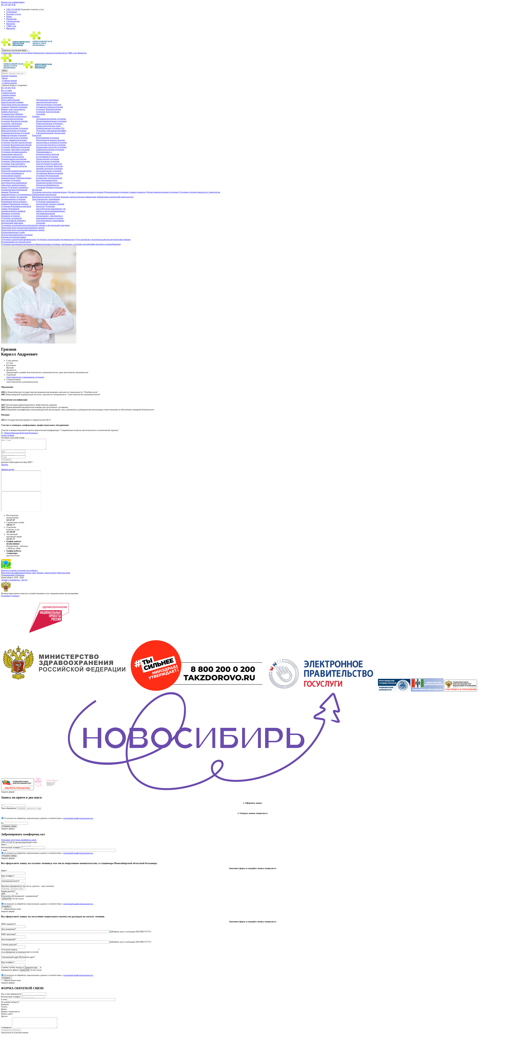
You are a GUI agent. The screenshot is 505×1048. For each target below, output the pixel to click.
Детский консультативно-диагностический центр (47, 101)
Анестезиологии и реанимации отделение (25, 377)
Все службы (6, 90)
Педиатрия (37, 190)
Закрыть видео (7, 469)
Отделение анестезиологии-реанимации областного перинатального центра (14, 184)
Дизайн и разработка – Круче (14, 580)
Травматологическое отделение (50, 149)
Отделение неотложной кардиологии (18, 244)
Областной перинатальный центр (16, 171)
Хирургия (36, 135)
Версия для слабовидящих (13, 2)
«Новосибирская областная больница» (21, 433)
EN (6, 5)
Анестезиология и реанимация (46, 199)
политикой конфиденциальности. (78, 818)
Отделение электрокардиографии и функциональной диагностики (51, 132)
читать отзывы (7, 435)
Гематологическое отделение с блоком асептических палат (49, 124)
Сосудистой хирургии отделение (51, 145)
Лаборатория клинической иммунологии (115, 197)
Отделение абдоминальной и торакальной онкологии (14, 153)
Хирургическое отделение (48, 161)
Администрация (8, 93)
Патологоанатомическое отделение (17, 235)
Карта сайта (31, 573)
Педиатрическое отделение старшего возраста (124, 192)
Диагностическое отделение (48, 104)
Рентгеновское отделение (47, 138)
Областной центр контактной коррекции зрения (22, 228)
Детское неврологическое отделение (162, 192)
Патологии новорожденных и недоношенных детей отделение (16, 194)
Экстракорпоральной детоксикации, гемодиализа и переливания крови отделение (49, 215)
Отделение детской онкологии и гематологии (199, 192)
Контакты (62, 53)
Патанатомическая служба (13, 232)
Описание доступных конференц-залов (18, 840)
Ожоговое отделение (20, 149)
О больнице (6, 53)
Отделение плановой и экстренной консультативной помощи (14, 189)
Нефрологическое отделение (14, 135)
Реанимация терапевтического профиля (13, 210)
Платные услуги (19, 53)
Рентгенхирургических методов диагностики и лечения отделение (51, 141)
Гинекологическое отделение (49, 183)
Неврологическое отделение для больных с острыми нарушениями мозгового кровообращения (78, 244)
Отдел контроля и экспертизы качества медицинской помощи (102, 239)
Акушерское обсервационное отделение (14, 198)
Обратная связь (63, 573)
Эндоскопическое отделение (49, 171)
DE (9, 5)
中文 (13, 5)
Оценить (15, 596)
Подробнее (6, 596)
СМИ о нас (72, 53)
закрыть (4, 464)
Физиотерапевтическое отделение (51, 121)
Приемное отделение (10, 213)
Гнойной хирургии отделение (14, 138)
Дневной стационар (18, 107)
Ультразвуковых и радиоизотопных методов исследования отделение (47, 154)
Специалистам (51, 53)
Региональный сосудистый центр (16, 242)
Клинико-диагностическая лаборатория (78, 197)
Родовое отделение (54, 187)
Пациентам (39, 53)
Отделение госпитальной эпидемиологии (55, 239)
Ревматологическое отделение (14, 128)
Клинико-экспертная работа (13, 237)
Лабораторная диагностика (44, 194)
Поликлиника (7, 97)
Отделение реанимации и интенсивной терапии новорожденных (12, 175)
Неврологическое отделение (13, 131)
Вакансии (82, 53)
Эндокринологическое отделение (51, 119)
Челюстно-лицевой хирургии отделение (49, 167)
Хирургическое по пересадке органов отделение (49, 165)
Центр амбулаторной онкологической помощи (12, 101)
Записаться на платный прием (14, 50)
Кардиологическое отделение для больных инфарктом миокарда (14, 123)
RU (2, 5)
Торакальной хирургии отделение (51, 147)
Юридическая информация (13, 573)
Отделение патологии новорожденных (49, 192)
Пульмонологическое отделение (15, 133)
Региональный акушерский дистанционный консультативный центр (49, 177)
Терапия (35, 116)
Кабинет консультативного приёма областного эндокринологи (13, 111)
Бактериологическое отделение (46, 197)
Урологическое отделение (47, 159)
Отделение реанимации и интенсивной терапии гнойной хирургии (50, 204)
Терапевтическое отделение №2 (50, 128)
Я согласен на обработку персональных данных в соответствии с (48, 818)
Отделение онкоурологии (12, 157)
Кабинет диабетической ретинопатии (14, 115)
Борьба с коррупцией (46, 573)
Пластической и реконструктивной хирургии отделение (14, 166)
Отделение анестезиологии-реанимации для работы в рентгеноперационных (50, 208)
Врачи (30, 53)
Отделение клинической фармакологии (18, 239)
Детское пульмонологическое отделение (86, 192)
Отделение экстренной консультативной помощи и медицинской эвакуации (13, 220)
